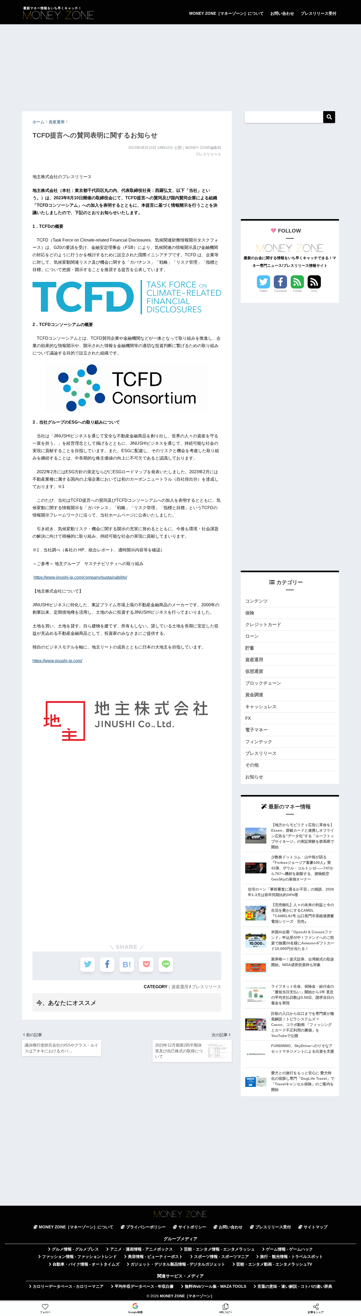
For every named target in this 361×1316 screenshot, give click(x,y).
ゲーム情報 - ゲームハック (289, 1249)
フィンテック (258, 741)
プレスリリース (206, 986)
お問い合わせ (282, 13)
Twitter (263, 290)
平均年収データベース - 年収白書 (144, 1286)
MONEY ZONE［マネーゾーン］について (226, 13)
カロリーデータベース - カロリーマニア (68, 1286)
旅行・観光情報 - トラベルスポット (291, 1257)
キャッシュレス (261, 706)
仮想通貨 (254, 671)
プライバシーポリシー (146, 1227)
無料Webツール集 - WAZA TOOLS (215, 1286)
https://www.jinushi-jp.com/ (57, 661)
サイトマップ (315, 1227)
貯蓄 (249, 648)
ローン (252, 636)
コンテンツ (256, 601)
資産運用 (180, 986)
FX (248, 718)
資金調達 (254, 694)
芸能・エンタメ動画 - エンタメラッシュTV (274, 1264)
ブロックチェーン (263, 683)
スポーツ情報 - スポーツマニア (221, 1257)
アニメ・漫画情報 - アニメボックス (141, 1249)
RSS (314, 290)
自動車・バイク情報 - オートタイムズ (86, 1264)
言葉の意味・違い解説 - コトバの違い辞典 (294, 1286)
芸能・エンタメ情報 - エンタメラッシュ (219, 1249)
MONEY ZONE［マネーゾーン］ (187, 1296)
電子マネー (256, 729)
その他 (252, 765)
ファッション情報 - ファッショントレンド (79, 1257)
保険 (249, 613)
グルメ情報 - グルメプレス (75, 1249)
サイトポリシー (192, 1227)
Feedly (297, 290)
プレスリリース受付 (318, 13)
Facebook (280, 290)
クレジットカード (263, 624)
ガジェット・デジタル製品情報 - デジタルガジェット (178, 1264)
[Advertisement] (180, 65)
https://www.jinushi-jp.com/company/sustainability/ (80, 577)
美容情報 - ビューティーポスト (155, 1257)
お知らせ (254, 776)
